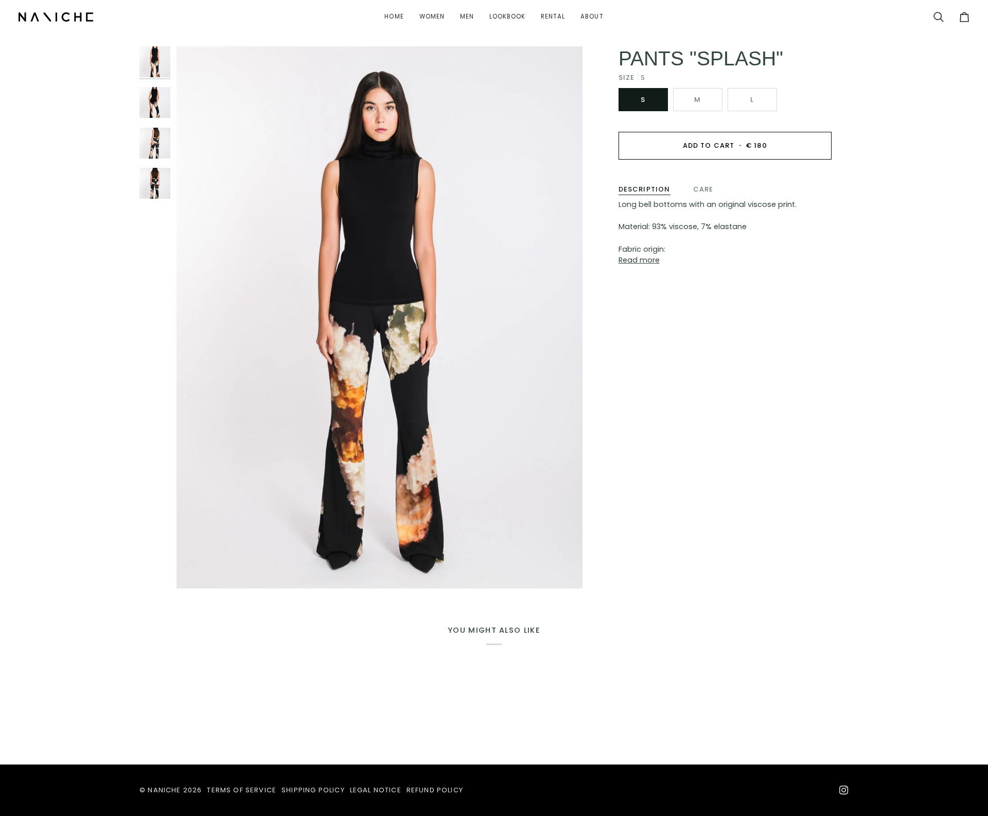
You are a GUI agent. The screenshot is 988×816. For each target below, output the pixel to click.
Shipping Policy (313, 790)
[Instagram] (844, 790)
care (703, 189)
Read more (639, 260)
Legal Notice (375, 790)
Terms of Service (241, 790)
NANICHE (164, 790)
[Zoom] (380, 317)
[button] (432, 17)
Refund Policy (435, 790)
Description (645, 189)
